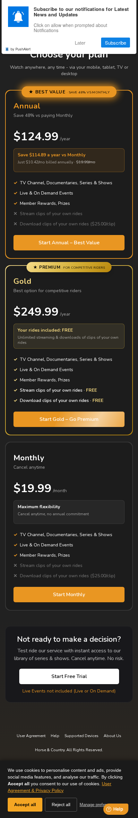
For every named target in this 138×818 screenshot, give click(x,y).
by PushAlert (20, 48)
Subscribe (115, 42)
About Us (112, 735)
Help (55, 735)
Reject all (61, 804)
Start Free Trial (69, 676)
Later (80, 42)
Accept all (25, 804)
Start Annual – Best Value (69, 242)
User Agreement (31, 735)
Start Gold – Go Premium (69, 419)
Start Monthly (69, 594)
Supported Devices (82, 735)
